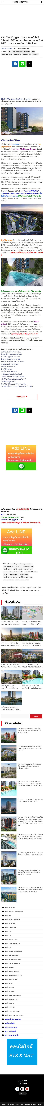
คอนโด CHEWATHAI (10, 927)
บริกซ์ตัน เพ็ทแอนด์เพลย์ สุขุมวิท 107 (13, 379)
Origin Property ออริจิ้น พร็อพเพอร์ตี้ (21, 51)
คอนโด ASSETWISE (10, 907)
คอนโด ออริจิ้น (8, 572)
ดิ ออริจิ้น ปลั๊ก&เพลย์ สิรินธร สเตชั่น (13, 384)
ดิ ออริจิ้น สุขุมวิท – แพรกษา (10, 357)
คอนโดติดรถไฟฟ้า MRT (10, 574)
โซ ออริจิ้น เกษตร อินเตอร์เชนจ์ (11, 354)
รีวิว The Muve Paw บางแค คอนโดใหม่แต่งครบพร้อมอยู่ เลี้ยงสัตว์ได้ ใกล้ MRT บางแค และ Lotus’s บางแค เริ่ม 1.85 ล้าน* (30, 890)
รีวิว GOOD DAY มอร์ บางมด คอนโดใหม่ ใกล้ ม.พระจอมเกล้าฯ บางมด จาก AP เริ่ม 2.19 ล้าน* (30, 748)
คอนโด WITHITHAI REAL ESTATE (14, 1015)
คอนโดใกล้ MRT (23, 574)
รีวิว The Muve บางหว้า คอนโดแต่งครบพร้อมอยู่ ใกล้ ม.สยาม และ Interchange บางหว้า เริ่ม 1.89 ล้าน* (29, 872)
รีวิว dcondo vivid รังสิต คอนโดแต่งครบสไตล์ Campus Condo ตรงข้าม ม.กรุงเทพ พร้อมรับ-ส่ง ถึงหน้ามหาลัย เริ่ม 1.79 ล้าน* (30, 784)
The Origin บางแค (9, 566)
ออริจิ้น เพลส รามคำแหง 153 (11, 352)
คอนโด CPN (8, 935)
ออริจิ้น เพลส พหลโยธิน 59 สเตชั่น (13, 362)
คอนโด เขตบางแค (27, 54)
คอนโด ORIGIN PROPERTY (12, 963)
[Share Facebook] (15, 64)
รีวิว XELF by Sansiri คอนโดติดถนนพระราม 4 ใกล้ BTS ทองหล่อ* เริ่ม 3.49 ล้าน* (30, 800)
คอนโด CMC (8, 931)
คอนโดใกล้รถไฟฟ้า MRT (25, 577)
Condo (10, 564)
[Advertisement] (22, 18)
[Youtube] (27, 1089)
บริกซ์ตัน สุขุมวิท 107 (8, 381)
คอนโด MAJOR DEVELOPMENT (13, 951)
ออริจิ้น (26, 580)
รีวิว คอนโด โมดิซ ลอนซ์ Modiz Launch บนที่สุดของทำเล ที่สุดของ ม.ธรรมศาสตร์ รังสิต (30, 853)
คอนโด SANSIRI (9, 987)
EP (9, 51)
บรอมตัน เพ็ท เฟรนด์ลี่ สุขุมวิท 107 (13, 376)
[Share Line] (22, 64)
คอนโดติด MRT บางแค (31, 572)
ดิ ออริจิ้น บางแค (6, 369)
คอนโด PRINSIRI (9, 967)
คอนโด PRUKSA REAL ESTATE (13, 975)
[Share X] (29, 64)
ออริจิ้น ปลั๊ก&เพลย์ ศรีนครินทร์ (11, 374)
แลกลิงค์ (22, 1094)
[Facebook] (17, 1089)
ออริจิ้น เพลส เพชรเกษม (9, 372)
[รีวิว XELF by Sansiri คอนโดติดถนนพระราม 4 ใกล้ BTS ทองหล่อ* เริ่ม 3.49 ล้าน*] (8, 806)
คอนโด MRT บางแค (27, 566)
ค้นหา (36, 716)
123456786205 (13, 517)
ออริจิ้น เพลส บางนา (8, 367)
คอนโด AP (7, 916)
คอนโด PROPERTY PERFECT (12, 971)
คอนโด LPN (8, 947)
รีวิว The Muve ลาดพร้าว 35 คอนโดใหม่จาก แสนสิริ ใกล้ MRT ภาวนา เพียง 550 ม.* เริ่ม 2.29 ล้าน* (29, 731)
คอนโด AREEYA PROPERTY (12, 919)
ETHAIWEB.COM (37, 1104)
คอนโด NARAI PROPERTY (12, 955)
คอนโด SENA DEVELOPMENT (13, 995)
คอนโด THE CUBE (10, 1007)
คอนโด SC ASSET (10, 991)
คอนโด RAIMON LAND (11, 979)
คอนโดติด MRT (18, 572)
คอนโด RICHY (9, 983)
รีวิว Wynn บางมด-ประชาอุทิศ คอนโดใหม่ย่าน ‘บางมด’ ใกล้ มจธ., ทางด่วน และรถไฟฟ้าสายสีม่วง (29, 766)
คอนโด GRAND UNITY (11, 939)
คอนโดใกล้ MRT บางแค (10, 577)
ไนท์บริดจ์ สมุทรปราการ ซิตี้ (10, 359)
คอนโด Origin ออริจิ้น (7, 54)
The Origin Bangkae (26, 564)
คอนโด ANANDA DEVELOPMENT (14, 912)
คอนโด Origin (7, 569)
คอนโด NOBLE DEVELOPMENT (13, 959)
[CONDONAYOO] (21, 2)
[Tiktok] (22, 1089)
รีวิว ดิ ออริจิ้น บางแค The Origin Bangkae (16, 99)
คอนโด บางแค (28, 569)
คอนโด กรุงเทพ (17, 54)
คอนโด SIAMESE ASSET (11, 999)
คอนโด (33, 51)
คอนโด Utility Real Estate (12, 1011)
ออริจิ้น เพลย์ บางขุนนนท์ (9, 364)
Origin (16, 564)
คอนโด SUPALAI (9, 1003)
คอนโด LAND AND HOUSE (12, 943)
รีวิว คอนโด (35, 54)
